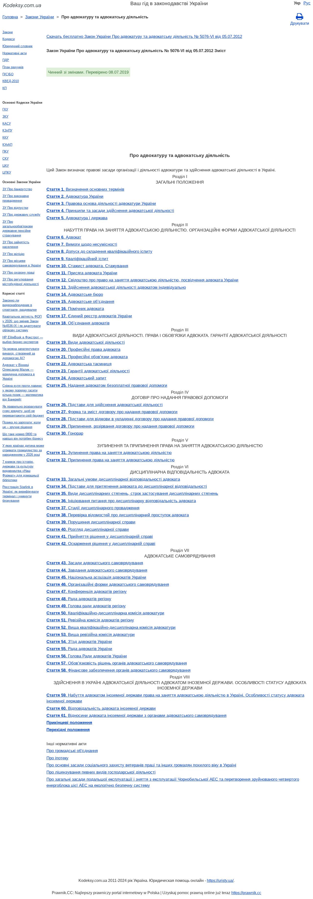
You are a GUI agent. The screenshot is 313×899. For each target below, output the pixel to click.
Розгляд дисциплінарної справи (87, 529)
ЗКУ (5, 116)
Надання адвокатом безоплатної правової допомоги (106, 385)
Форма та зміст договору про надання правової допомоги (112, 411)
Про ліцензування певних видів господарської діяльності (101, 772)
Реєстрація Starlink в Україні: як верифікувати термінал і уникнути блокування (20, 493)
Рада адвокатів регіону (78, 598)
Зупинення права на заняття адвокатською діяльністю (109, 452)
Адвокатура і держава (76, 217)
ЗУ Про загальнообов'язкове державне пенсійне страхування (17, 228)
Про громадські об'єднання (72, 750)
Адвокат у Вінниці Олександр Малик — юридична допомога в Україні (18, 371)
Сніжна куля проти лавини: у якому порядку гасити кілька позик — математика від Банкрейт (22, 392)
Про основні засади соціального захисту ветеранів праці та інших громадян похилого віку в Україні (141, 765)
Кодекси (8, 39)
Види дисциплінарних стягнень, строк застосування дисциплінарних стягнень (132, 493)
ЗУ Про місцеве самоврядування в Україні (21, 263)
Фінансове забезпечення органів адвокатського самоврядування (118, 670)
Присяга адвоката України (81, 272)
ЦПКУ (6, 172)
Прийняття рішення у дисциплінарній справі (99, 536)
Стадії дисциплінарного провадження (92, 507)
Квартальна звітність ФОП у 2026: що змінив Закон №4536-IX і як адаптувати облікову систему (22, 323)
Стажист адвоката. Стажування (87, 265)
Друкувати (299, 23)
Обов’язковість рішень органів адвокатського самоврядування (116, 663)
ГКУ (5, 109)
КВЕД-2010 (10, 81)
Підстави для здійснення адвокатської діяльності (104, 404)
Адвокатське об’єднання (80, 301)
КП (4, 88)
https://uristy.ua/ (220, 880)
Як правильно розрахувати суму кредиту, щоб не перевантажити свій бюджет (23, 411)
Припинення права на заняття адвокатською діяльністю (110, 459)
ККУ (5, 137)
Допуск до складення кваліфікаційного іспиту (99, 251)
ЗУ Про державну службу (21, 214)
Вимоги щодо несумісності (81, 244)
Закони (7, 32)
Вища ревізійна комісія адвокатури (90, 634)
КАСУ (6, 123)
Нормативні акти (14, 53)
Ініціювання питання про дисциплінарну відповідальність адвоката (121, 500)
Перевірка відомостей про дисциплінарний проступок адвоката (117, 514)
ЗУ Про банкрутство (17, 189)
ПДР (5, 60)
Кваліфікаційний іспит (77, 258)
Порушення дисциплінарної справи (90, 522)
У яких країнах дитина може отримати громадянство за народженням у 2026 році (23, 450)
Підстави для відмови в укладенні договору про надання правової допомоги (130, 418)
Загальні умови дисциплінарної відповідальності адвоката (113, 479)
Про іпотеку (57, 757)
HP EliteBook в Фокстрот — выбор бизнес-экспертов (22, 339)
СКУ (5, 158)
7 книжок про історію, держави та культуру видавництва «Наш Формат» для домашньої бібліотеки (20, 471)
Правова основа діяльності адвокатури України (101, 203)
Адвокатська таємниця (79, 363)
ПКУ (5, 151)
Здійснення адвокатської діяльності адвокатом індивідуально (116, 287)
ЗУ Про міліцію (13, 254)
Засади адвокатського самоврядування (94, 562)
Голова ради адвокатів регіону (86, 605)
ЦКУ (5, 165)
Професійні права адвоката (83, 349)
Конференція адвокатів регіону (86, 591)
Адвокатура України (74, 196)
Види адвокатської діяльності (85, 342)
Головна (10, 16)
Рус (307, 2)
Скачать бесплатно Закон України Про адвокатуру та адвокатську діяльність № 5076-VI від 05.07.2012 (144, 36)
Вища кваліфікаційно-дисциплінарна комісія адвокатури (111, 627)
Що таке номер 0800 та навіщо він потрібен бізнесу (22, 436)
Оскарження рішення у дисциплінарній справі (100, 543)
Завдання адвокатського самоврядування (96, 570)
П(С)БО (7, 74)
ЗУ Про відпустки (15, 208)
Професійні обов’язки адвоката (87, 356)
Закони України (39, 16)
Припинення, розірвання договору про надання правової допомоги (120, 426)
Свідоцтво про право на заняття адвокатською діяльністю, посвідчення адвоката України (142, 279)
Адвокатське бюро (74, 294)
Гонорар (64, 433)
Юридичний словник (17, 46)
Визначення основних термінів (85, 189)
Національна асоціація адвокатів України (96, 577)
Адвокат (63, 237)
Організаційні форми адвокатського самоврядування (107, 584)
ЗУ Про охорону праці (18, 272)
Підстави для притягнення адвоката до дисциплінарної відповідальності (126, 486)
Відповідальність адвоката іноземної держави (101, 708)
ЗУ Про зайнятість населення (15, 244)
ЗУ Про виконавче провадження (15, 198)
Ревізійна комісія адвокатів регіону (90, 620)
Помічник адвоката (75, 308)
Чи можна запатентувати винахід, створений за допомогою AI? (20, 353)
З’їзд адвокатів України (79, 641)
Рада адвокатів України (79, 648)
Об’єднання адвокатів (78, 323)
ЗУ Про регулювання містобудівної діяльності (20, 281)
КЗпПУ (7, 130)
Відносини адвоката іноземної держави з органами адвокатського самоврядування (136, 715)
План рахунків (12, 67)
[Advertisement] (179, 113)
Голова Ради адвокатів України (86, 656)
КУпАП (7, 144)
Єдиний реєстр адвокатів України (89, 315)
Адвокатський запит (76, 378)
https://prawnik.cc (246, 893)
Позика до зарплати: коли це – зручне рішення (21, 425)
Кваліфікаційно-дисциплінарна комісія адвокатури (105, 612)
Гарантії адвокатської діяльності (88, 370)
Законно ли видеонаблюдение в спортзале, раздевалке (19, 305)
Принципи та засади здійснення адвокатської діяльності (110, 210)
